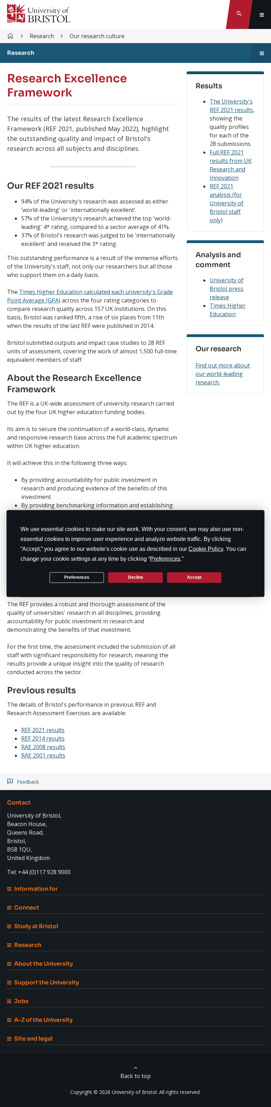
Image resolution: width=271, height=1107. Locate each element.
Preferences (76, 577)
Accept (194, 577)
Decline (135, 577)
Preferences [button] (165, 558)
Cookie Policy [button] (205, 549)
